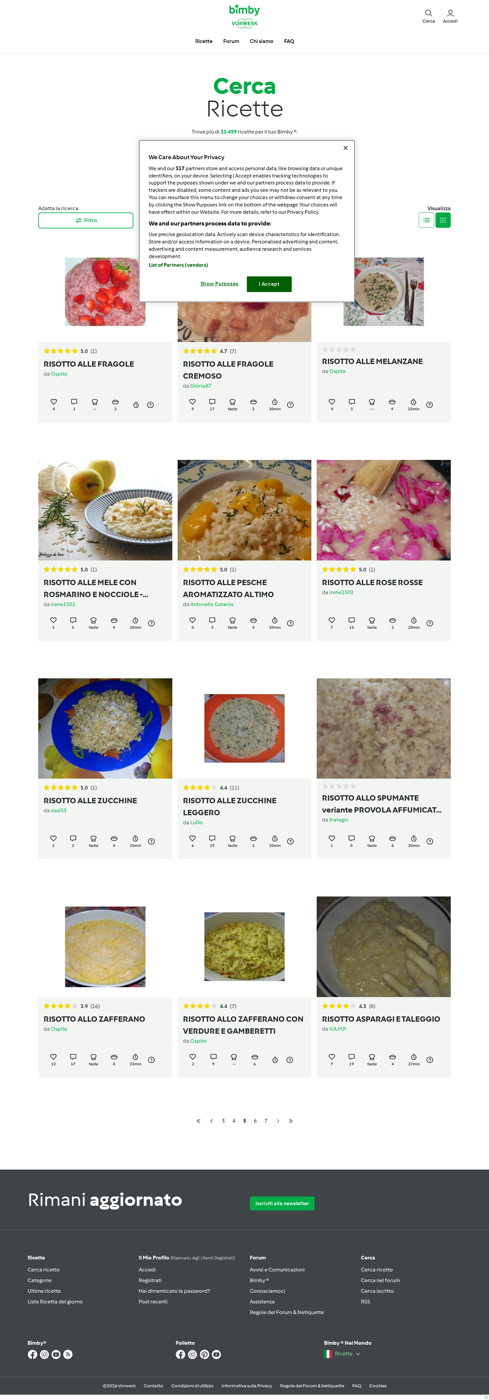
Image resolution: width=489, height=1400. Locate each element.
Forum (258, 1257)
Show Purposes (220, 284)
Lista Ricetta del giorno (55, 1301)
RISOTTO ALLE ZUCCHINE (90, 800)
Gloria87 (200, 386)
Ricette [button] (204, 41)
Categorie (40, 1280)
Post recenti (153, 1301)
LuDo (196, 822)
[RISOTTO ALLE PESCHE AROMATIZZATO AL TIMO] (245, 510)
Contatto (153, 1386)
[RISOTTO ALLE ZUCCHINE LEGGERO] (245, 728)
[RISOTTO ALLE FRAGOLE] (105, 292)
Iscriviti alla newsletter (282, 1203)
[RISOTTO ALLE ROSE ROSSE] (384, 510)
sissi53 (59, 810)
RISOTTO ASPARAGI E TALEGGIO (381, 1019)
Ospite (59, 374)
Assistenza (262, 1301)
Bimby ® (259, 1280)
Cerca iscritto (377, 1291)
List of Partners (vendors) (178, 265)
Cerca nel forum (380, 1280)
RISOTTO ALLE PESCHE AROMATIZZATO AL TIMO (228, 588)
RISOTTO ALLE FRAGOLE (89, 364)
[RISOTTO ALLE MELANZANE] (384, 292)
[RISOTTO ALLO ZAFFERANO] (105, 946)
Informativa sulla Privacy (247, 1386)
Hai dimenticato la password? (174, 1291)
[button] (428, 16)
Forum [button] (231, 41)
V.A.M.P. (337, 1029)
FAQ (356, 1386)
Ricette (36, 1257)
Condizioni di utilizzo (192, 1386)
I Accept (269, 284)
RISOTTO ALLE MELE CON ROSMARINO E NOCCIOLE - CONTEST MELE (93, 588)
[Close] (345, 148)
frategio (339, 820)
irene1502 (63, 604)
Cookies (378, 1386)
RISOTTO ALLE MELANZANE (372, 361)
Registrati (150, 1280)
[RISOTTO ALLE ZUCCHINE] (105, 728)
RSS (365, 1301)
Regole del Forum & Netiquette (287, 1312)
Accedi (147, 1269)
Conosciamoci (267, 1291)
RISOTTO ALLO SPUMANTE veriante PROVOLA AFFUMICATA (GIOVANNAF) (381, 804)
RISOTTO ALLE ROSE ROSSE (372, 582)
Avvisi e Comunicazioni (277, 1269)
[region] (247, 221)
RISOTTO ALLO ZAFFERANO (94, 1019)
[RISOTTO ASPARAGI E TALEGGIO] (384, 946)
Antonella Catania (212, 604)
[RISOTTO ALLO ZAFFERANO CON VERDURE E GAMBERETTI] (245, 946)
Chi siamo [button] (261, 41)
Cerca (368, 1257)
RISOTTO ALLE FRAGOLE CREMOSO (228, 370)
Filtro (90, 220)
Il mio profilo (187, 1257)
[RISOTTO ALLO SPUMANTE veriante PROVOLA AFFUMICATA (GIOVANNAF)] (384, 728)
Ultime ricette (44, 1291)
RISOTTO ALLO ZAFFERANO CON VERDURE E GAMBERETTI (243, 1025)
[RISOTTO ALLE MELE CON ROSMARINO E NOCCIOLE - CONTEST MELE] (105, 510)
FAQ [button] (289, 41)
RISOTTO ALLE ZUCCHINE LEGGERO (229, 806)
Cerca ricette (44, 1269)
